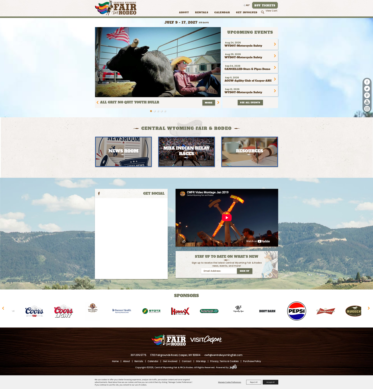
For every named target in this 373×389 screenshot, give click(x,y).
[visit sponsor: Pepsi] (260, 312)
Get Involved (246, 12)
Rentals (201, 12)
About (184, 12)
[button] (151, 111)
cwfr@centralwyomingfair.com (223, 355)
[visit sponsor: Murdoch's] (318, 312)
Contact (186, 361)
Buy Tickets (264, 5)
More (208, 102)
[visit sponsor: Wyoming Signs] (201, 312)
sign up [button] (244, 271)
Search (263, 12)
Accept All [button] (270, 382)
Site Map (201, 361)
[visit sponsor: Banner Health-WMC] (85, 312)
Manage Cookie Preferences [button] (229, 382)
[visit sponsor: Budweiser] (289, 312)
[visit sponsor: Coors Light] (26, 312)
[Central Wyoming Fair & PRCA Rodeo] (115, 7)
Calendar (222, 12)
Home (115, 361)
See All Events (250, 102)
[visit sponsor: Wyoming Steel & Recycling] (56, 312)
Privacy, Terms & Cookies (224, 361)
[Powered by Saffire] (234, 367)
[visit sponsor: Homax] (143, 312)
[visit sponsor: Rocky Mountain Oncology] (347, 312)
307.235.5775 (138, 355)
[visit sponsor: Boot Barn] (230, 312)
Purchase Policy (252, 361)
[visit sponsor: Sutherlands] (172, 312)
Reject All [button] (253, 382)
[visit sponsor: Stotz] (114, 312)
